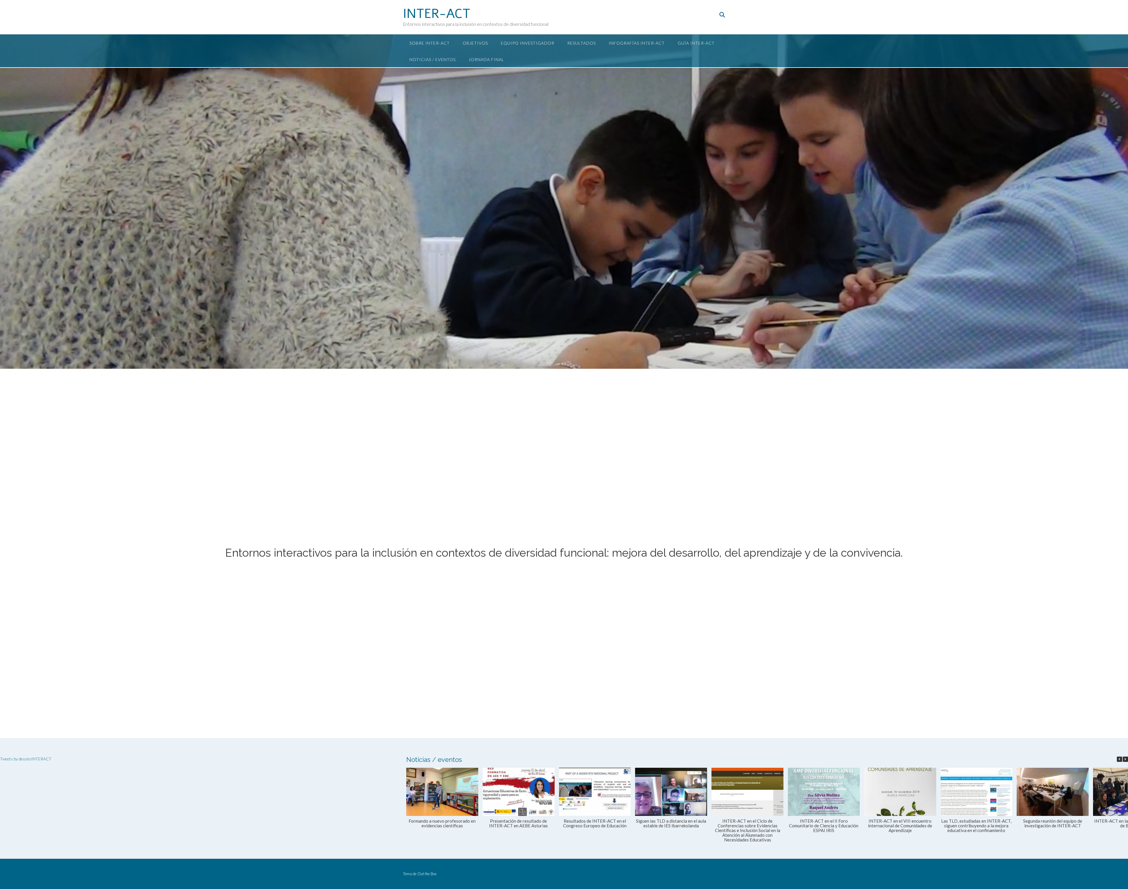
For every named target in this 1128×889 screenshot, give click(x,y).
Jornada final (486, 59)
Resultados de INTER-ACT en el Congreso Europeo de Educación (595, 823)
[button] (1125, 759)
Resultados (581, 43)
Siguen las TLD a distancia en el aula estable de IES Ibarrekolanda (671, 823)
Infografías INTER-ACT (637, 43)
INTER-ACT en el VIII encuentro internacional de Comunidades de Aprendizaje (900, 825)
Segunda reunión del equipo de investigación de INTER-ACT (1052, 823)
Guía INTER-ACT (696, 43)
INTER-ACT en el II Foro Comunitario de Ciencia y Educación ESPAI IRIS (824, 825)
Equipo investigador (527, 43)
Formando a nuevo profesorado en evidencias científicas (442, 823)
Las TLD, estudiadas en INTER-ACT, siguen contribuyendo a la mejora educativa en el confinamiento (976, 825)
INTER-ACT (436, 14)
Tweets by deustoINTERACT (25, 758)
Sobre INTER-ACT (429, 43)
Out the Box (427, 873)
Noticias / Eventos (432, 59)
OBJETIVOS (475, 43)
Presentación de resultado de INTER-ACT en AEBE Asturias (518, 823)
